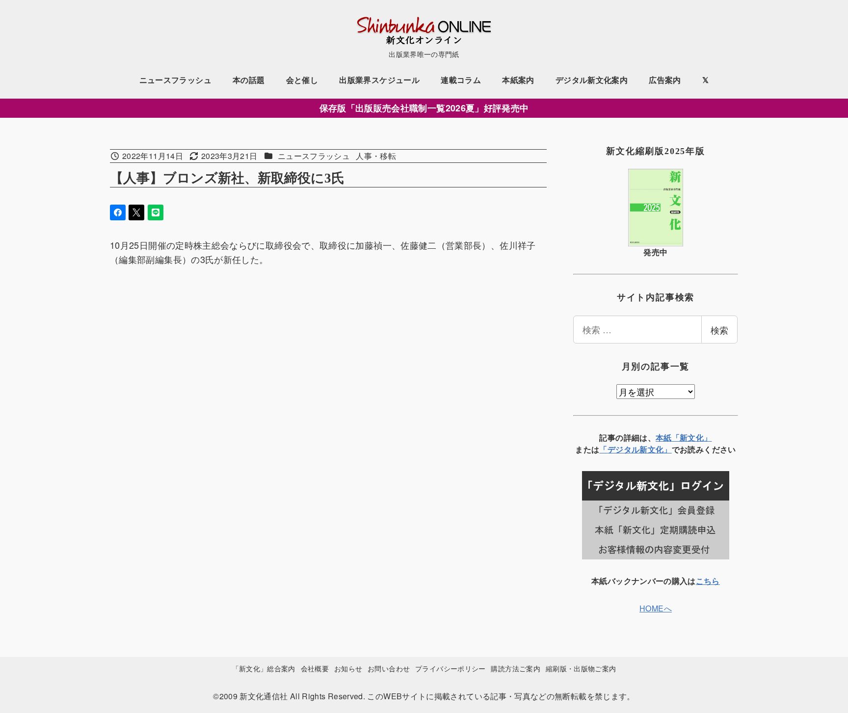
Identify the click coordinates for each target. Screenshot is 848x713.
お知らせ (348, 668)
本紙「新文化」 (684, 437)
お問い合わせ (389, 668)
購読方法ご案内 (515, 668)
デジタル (623, 449)
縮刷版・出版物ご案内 (581, 668)
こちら (708, 580)
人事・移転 (376, 155)
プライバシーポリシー (450, 668)
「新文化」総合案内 (263, 668)
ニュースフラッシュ (314, 155)
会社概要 (315, 668)
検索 (719, 329)
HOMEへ (655, 608)
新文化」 (655, 449)
